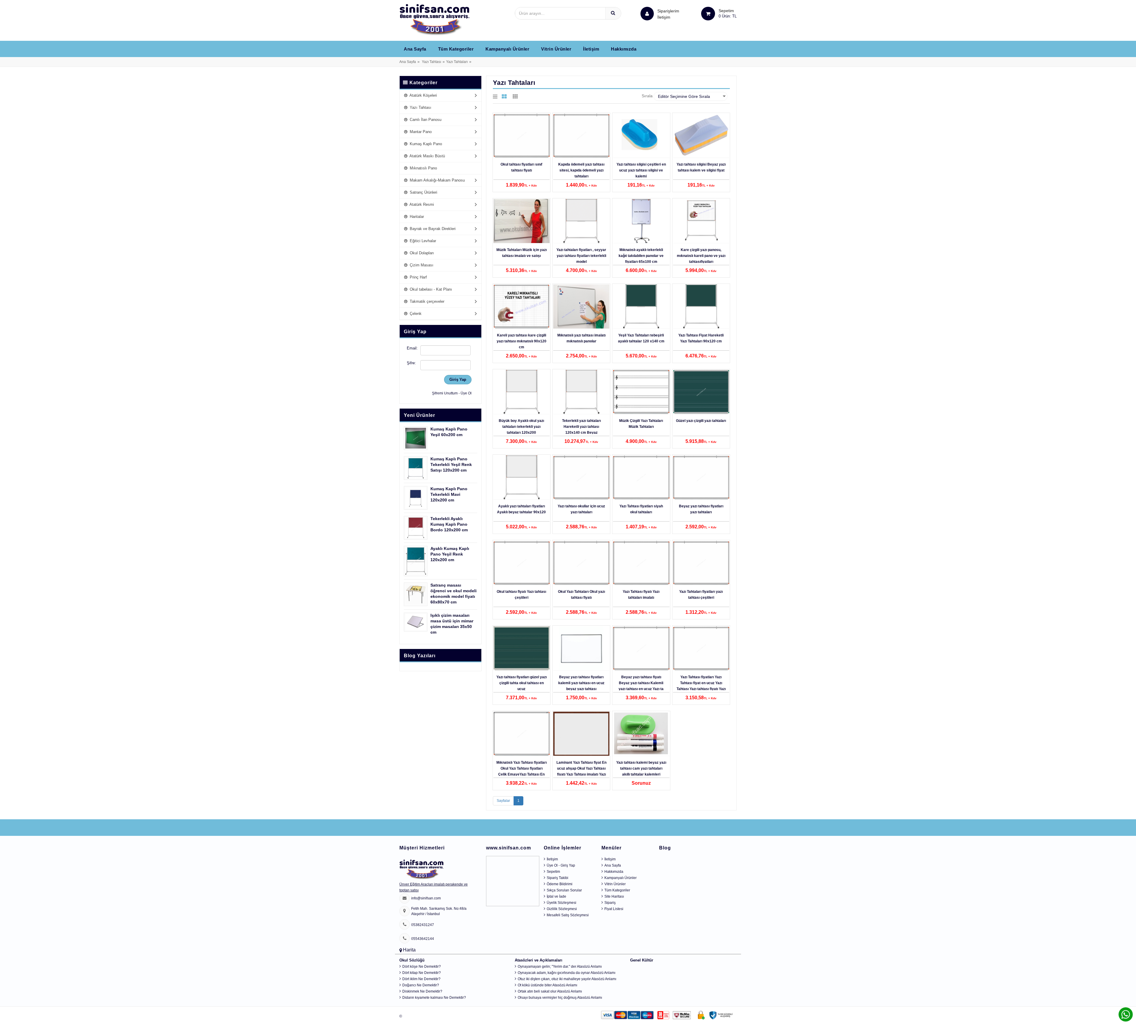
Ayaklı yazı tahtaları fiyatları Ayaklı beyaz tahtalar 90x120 (521, 509)
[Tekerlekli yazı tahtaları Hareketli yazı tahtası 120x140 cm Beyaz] (581, 392)
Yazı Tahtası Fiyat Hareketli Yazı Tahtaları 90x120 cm (701, 338)
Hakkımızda (623, 48)
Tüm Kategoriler (456, 48)
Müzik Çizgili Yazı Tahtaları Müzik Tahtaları (641, 424)
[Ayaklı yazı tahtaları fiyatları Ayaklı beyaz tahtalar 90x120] (521, 477)
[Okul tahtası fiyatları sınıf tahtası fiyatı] (521, 136)
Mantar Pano (420, 132)
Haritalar (416, 216)
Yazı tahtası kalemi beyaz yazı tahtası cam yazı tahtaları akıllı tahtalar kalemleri (641, 768)
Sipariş (610, 903)
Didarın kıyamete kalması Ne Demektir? (434, 998)
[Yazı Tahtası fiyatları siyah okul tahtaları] (641, 477)
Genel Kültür (641, 960)
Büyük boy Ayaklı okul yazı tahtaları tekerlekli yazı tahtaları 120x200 (521, 427)
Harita (409, 949)
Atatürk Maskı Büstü (427, 156)
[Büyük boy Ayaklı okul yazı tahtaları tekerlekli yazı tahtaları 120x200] (521, 392)
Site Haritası (614, 896)
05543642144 (422, 939)
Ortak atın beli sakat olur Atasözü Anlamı (550, 991)
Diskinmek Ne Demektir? (422, 991)
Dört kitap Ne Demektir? (421, 973)
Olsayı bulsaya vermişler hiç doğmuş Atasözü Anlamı (560, 998)
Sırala (647, 95)
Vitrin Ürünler (556, 48)
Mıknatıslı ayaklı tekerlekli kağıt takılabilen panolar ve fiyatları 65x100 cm (641, 256)
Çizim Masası (421, 265)
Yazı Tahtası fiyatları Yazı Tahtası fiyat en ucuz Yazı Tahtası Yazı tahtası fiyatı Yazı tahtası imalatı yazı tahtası (701, 686)
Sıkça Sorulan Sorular (564, 890)
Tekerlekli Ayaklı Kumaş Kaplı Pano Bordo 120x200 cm (449, 524)
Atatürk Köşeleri (423, 95)
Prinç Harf (418, 277)
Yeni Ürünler (419, 415)
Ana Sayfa (415, 48)
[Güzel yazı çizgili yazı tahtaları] (701, 392)
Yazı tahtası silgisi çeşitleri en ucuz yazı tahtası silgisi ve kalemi (641, 170)
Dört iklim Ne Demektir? (421, 979)
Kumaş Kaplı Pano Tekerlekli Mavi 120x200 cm (448, 494)
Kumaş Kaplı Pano (425, 144)
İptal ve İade (556, 896)
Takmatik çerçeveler (426, 301)
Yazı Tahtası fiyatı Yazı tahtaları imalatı (641, 595)
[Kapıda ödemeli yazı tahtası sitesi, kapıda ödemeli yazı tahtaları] (581, 136)
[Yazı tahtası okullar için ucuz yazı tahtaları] (581, 477)
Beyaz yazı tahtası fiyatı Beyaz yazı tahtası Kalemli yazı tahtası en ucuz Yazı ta (641, 683)
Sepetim (553, 872)
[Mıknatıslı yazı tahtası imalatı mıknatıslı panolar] (581, 306)
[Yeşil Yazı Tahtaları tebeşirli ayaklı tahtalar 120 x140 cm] (641, 306)
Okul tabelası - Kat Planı (430, 289)
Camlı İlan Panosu (425, 119)
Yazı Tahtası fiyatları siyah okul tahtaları (641, 509)
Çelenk (415, 313)
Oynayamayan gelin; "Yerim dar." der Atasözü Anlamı (560, 966)
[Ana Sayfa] (434, 19)
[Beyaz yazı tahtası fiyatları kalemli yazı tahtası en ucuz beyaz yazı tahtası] (581, 648)
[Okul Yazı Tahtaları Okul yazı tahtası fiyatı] (581, 563)
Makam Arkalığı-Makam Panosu (437, 180)
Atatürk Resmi (421, 204)
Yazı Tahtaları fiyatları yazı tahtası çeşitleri (701, 595)
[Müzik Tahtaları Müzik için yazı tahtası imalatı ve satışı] (521, 221)
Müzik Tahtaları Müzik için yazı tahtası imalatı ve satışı (521, 253)
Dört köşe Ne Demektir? (421, 966)
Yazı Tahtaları (457, 62)
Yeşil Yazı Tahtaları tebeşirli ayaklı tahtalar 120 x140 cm (641, 338)
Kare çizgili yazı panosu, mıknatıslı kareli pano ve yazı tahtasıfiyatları (701, 256)
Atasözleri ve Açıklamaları (538, 960)
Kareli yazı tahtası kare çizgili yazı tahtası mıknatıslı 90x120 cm (521, 341)
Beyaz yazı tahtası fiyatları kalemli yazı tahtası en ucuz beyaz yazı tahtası (581, 683)
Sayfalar (503, 801)
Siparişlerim (668, 14)
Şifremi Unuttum (445, 393)
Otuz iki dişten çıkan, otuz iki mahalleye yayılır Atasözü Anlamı (567, 979)
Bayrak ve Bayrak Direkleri (432, 228)
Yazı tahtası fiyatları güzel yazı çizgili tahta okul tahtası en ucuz (521, 683)
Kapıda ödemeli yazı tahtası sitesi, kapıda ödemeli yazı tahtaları (581, 170)
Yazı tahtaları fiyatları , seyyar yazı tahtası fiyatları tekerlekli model (581, 256)
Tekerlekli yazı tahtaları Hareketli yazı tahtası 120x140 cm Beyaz (581, 427)
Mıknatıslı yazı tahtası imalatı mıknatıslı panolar (581, 338)
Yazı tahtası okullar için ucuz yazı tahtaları (581, 509)
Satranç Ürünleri (423, 192)
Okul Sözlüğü (412, 960)
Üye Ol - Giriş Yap (561, 865)
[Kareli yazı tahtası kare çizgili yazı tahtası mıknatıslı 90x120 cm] (521, 306)
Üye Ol (466, 393)
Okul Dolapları (421, 253)
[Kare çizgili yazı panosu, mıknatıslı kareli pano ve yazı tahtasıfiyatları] (701, 221)
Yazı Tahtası (431, 62)
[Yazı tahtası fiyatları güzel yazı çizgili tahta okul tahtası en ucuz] (521, 648)
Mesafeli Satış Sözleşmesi (568, 915)
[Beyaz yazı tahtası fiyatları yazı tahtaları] (701, 477)
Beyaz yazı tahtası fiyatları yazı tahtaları (701, 509)
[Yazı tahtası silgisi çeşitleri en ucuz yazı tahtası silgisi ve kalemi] (641, 136)
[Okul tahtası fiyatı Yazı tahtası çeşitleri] (521, 563)
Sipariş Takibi (557, 878)
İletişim (663, 17)
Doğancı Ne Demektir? (420, 985)
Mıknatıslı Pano (423, 168)
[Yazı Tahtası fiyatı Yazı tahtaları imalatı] (641, 563)
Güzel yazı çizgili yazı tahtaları (701, 421)
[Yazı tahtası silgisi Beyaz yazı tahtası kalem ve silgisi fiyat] (701, 136)
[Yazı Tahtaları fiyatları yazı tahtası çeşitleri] (701, 563)
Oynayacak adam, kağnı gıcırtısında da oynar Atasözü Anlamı (566, 973)
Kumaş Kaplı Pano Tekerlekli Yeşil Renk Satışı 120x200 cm (451, 464)
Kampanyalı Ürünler (507, 48)
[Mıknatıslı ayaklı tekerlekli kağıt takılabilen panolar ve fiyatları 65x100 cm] (641, 221)
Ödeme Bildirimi (559, 884)
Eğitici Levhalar (422, 241)
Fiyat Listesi (613, 909)
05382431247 (422, 925)
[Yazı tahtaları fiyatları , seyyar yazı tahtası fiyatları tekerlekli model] (581, 221)
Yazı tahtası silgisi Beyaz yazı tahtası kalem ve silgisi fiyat (701, 167)
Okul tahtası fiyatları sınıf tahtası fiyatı (521, 167)
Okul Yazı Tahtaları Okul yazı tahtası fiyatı (581, 595)
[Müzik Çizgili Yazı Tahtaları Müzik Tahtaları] (641, 392)
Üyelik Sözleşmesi (561, 903)
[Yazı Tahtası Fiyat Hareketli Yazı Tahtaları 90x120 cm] (701, 306)
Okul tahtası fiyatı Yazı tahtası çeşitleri (521, 595)
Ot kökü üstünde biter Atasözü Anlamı (547, 985)
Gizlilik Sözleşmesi (562, 909)
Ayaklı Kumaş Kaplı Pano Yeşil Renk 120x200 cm (449, 554)
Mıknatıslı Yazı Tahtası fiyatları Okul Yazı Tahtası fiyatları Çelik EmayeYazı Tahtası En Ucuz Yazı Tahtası (521, 771)
